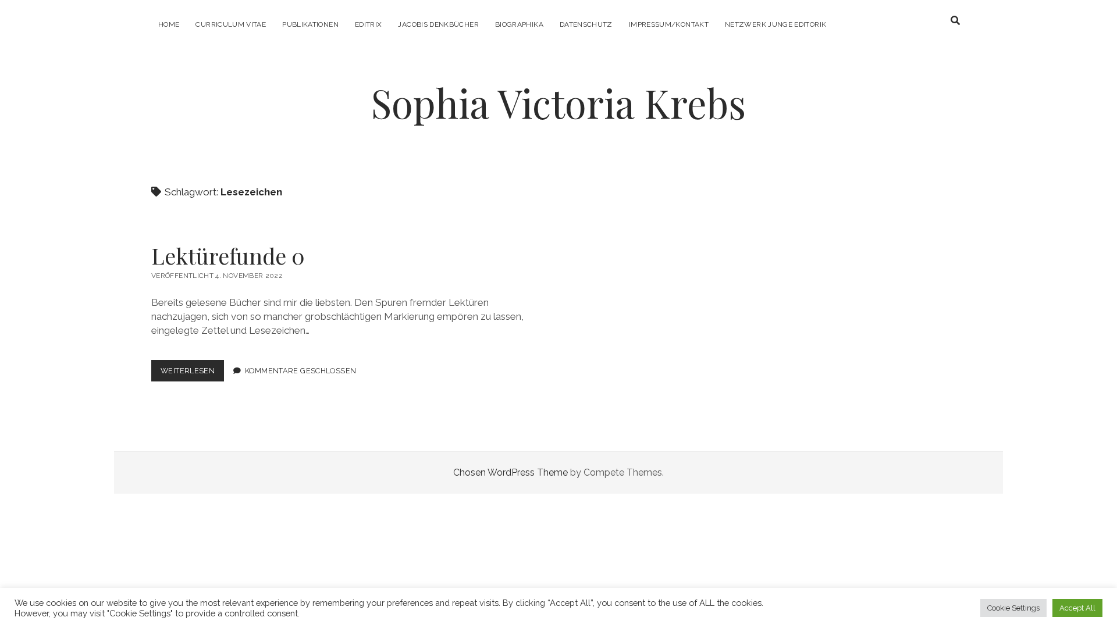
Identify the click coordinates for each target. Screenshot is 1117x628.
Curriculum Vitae (230, 24)
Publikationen (310, 24)
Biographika (519, 24)
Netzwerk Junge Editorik (775, 24)
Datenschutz (586, 24)
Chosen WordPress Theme (510, 472)
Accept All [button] (1077, 608)
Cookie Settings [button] (1013, 608)
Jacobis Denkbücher (438, 24)
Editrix (368, 24)
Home (168, 24)
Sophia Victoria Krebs (558, 103)
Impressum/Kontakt (669, 24)
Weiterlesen (192, 373)
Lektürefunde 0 (228, 255)
